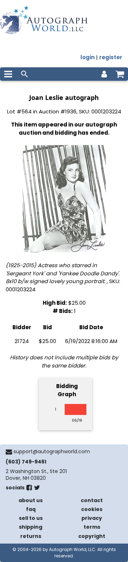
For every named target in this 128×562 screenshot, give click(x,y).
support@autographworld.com (52, 451)
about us (30, 500)
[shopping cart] (119, 74)
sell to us (31, 518)
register (110, 57)
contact (92, 500)
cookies (91, 509)
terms (92, 526)
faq (31, 509)
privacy (91, 518)
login (87, 57)
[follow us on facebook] (29, 489)
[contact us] (9, 452)
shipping (30, 526)
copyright (91, 536)
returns (30, 536)
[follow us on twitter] (37, 489)
